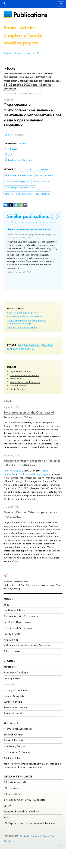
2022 (50, 344)
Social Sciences (18, 389)
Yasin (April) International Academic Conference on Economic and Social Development (32, 765)
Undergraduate (12, 678)
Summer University (14, 696)
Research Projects (13, 740)
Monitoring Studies (14, 746)
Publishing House (13, 794)
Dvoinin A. (8, 134)
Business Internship (14, 713)
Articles (28, 28)
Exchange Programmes (16, 690)
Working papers (21, 43)
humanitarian (35, 316)
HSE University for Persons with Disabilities (27, 645)
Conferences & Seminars (17, 752)
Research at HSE (31, 53)
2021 (9, 349)
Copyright (36, 836)
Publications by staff (15, 782)
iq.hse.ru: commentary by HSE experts (24, 799)
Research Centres (13, 734)
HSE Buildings (11, 639)
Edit (60, 845)
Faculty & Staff (12, 633)
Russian (22, 143)
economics (33, 312)
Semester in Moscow (15, 707)
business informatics (17, 312)
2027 (20, 344)
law (29, 319)
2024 (38, 344)
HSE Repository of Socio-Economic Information (30, 823)
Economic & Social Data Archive (21, 811)
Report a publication (13, 53)
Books (10, 28)
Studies (9, 661)
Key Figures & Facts (14, 610)
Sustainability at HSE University (21, 616)
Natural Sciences (18, 385)
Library (7, 805)
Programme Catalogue (16, 672)
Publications (30, 14)
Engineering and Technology (24, 374)
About (8, 599)
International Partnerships (18, 628)
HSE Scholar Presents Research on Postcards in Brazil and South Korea (32, 463)
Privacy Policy (49, 836)
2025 (31, 344)
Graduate (9, 684)
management (39, 319)
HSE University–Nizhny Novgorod (34, 474)
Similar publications (28, 216)
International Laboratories (18, 728)
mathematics (13, 323)
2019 (21, 349)
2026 (26, 344)
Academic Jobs (12, 758)
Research (11, 723)
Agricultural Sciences (20, 371)
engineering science (17, 316)
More (34, 349)
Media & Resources (18, 776)
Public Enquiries (12, 651)
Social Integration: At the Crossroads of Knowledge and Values (29, 414)
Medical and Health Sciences (25, 381)
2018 (27, 349)
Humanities (16, 378)
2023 (44, 344)
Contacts (24, 836)
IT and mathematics (17, 319)
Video (7, 817)
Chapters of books (23, 35)
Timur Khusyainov (12, 470)
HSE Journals (11, 788)
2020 (15, 349)
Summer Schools (13, 701)
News (7, 401)
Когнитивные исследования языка (30, 229)
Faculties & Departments (17, 622)
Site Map (8, 841)
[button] (12, 222)
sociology (26, 323)
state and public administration (22, 326)
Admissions (9, 666)
